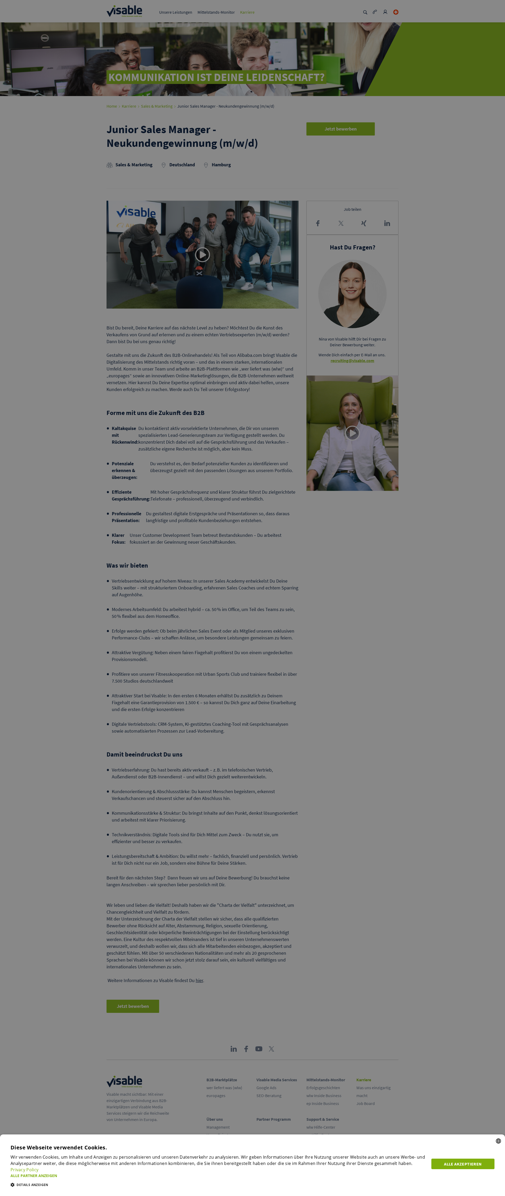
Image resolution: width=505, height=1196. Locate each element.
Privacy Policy (24, 1170)
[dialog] (252, 1165)
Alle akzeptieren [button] (463, 1164)
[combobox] (498, 1141)
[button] (218, 1175)
